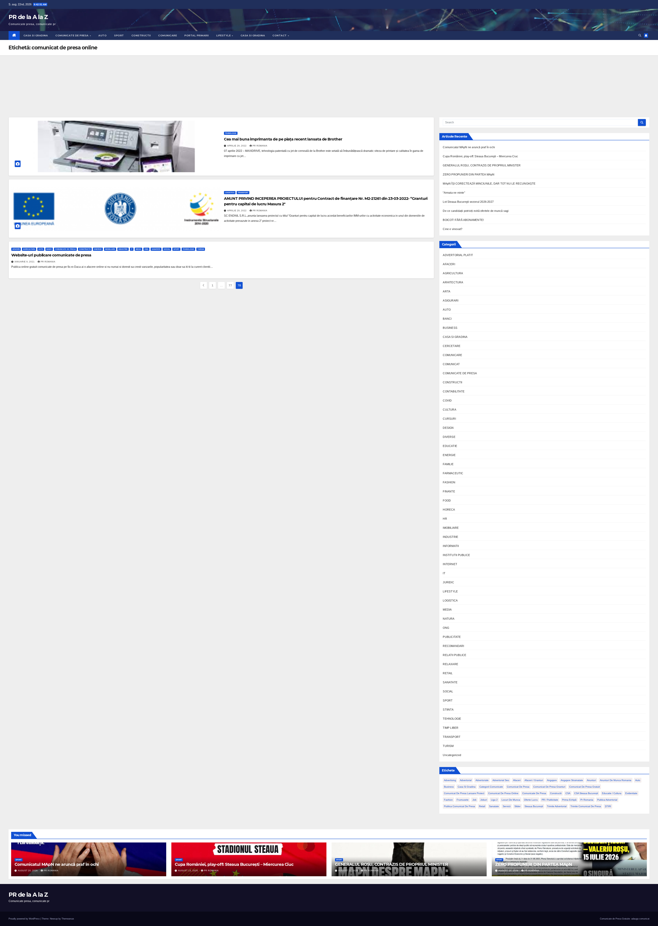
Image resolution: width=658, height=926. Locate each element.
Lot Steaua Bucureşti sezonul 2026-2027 (468, 201)
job (474, 799)
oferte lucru (531, 799)
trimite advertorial (556, 806)
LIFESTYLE (223, 35)
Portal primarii (196, 35)
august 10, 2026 (508, 870)
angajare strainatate (572, 780)
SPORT (119, 35)
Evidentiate (631, 793)
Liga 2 (494, 799)
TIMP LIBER (450, 727)
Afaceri (517, 780)
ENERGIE (98, 249)
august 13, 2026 (188, 870)
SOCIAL (167, 249)
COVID (447, 400)
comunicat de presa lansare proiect (464, 793)
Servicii (506, 806)
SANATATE (156, 249)
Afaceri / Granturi (534, 780)
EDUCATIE (450, 446)
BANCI (49, 249)
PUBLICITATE (452, 636)
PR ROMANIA (260, 146)
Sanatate (494, 806)
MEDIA (138, 249)
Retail (482, 806)
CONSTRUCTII (141, 35)
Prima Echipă (569, 799)
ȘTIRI (608, 806)
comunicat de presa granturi (549, 786)
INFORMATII (451, 546)
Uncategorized (452, 755)
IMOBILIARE (110, 249)
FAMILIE (448, 464)
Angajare (552, 780)
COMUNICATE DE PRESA (72, 35)
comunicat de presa (518, 786)
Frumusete (462, 799)
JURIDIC (448, 582)
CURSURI (449, 418)
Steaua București (534, 806)
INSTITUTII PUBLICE (456, 555)
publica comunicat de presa (459, 806)
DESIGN (448, 427)
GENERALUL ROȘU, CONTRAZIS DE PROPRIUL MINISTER (482, 165)
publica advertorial (607, 799)
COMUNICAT (451, 364)
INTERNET (450, 564)
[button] (639, 35)
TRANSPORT (243, 192)
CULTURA (449, 409)
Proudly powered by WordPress (24, 918)
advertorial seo (500, 780)
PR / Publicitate (550, 799)
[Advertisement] (329, 81)
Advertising (450, 780)
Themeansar (68, 918)
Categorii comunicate (491, 786)
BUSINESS (450, 327)
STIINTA (448, 709)
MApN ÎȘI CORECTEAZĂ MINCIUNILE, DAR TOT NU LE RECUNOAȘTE (489, 183)
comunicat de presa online (503, 793)
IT (131, 249)
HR (445, 518)
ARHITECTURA (453, 282)
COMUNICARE (167, 35)
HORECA (449, 509)
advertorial (466, 780)
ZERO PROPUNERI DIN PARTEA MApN (468, 174)
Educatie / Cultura (611, 793)
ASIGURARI (450, 300)
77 (230, 285)
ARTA (446, 291)
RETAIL (448, 673)
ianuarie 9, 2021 (25, 262)
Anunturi (591, 780)
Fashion (448, 799)
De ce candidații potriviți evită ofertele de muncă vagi (476, 210)
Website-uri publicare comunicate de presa (51, 255)
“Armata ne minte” (454, 192)
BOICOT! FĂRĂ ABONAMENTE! (463, 220)
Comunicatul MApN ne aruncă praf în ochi (469, 147)
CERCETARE (451, 346)
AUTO (102, 35)
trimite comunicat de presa (585, 806)
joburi (483, 799)
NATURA (448, 618)
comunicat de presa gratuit (584, 786)
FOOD (447, 500)
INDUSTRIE (123, 249)
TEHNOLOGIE (230, 133)
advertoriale (482, 780)
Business (449, 786)
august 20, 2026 (28, 870)
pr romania (586, 799)
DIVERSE (449, 436)
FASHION (449, 482)
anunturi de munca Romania (615, 780)
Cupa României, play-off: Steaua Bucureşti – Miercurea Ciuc (480, 156)
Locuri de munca (511, 799)
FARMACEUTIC (453, 473)
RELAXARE (450, 664)
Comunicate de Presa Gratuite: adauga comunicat (624, 918)
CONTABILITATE (454, 391)
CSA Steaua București (586, 793)
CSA (567, 793)
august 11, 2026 (348, 870)
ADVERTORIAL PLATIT (458, 255)
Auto (637, 780)
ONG (146, 249)
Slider (517, 806)
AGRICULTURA (29, 249)
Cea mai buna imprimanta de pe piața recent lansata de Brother (283, 139)
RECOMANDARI (453, 646)
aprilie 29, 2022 (237, 146)
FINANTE (449, 491)
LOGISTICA (229, 192)
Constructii (556, 793)
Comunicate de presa (534, 793)
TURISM (200, 249)
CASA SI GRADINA (35, 35)
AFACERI (16, 249)
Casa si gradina (467, 786)
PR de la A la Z (28, 17)
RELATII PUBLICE (454, 655)
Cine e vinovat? (452, 229)
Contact (279, 35)
